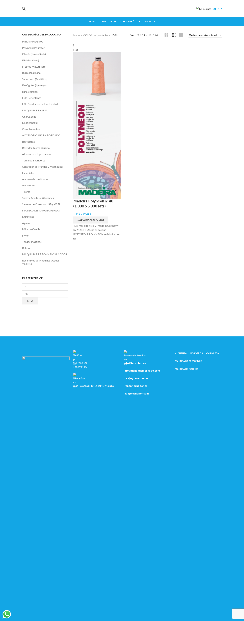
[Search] (23, 8)
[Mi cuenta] (203, 8)
